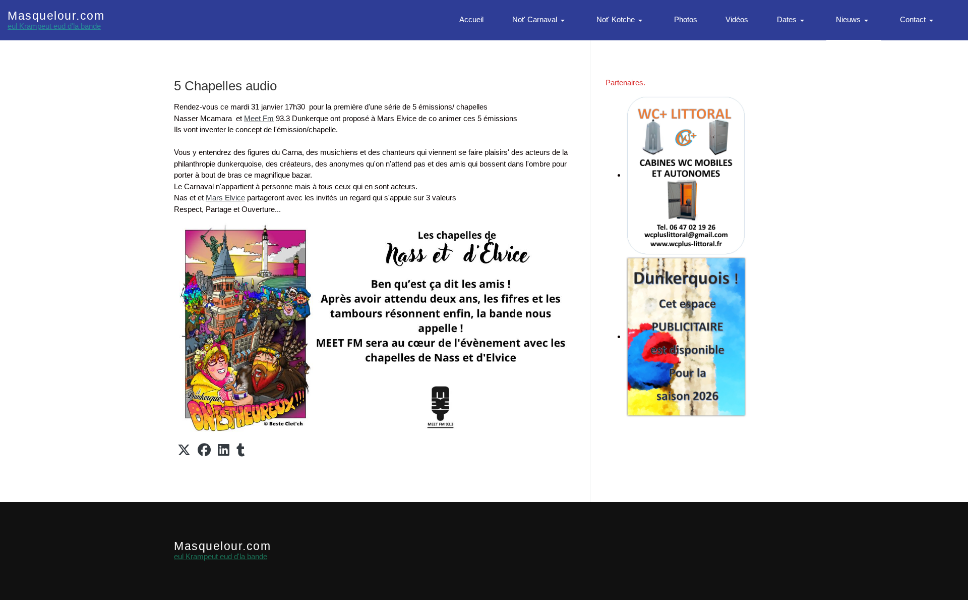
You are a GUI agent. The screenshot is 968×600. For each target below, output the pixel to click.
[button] (540, 20)
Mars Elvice (225, 197)
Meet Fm (259, 118)
